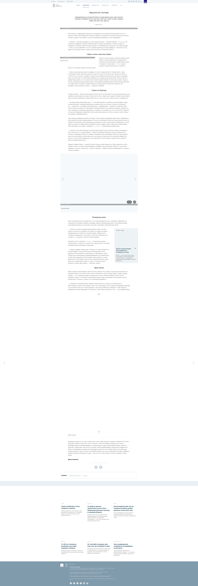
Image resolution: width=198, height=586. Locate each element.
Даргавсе (123, 42)
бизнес (119, 64)
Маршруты (95, 5)
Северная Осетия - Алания (74, 475)
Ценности (105, 5)
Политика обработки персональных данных (79, 576)
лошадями (97, 126)
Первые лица (70, 1)
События (86, 5)
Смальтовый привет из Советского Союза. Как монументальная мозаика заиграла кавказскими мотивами (72, 552)
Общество (89, 541)
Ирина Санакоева (73, 459)
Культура (63, 541)
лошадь (88, 241)
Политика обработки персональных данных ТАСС (100, 576)
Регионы (53, 1)
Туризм (62, 503)
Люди (78, 5)
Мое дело (85, 475)
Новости (115, 5)
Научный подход (117, 541)
